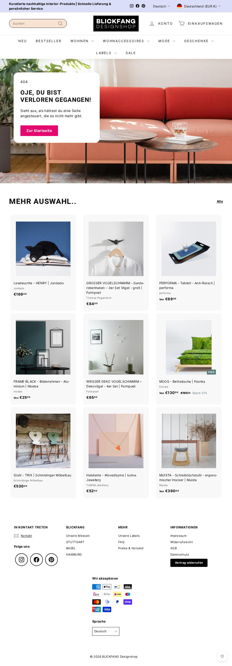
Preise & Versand (131, 548)
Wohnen (80, 41)
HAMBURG (74, 554)
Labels (104, 53)
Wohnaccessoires (124, 41)
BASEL (71, 548)
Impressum (178, 535)
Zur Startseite (39, 130)
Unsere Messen (78, 535)
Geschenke (197, 41)
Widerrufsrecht (181, 542)
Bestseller (48, 41)
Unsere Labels (129, 535)
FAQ (121, 542)
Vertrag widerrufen (189, 562)
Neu (22, 41)
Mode (165, 41)
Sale (131, 53)
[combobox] (38, 23)
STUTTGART (75, 542)
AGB (173, 548)
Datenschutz (179, 554)
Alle (220, 201)
